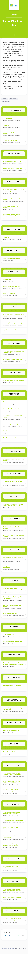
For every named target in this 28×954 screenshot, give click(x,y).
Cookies (24, 948)
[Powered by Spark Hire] (8, 949)
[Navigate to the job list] (14, 5)
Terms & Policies (18, 948)
